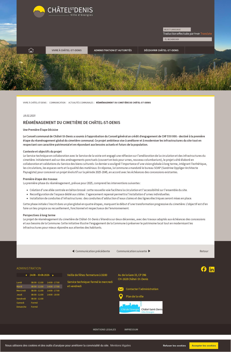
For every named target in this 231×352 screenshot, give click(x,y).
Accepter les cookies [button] (204, 345)
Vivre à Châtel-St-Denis (67, 50)
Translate (206, 33)
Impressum (131, 329)
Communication (57, 102)
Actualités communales (80, 102)
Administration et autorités (113, 50)
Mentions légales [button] (120, 345)
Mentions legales (104, 329)
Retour (204, 251)
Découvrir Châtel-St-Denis (161, 50)
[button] (26, 275)
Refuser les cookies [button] (174, 345)
